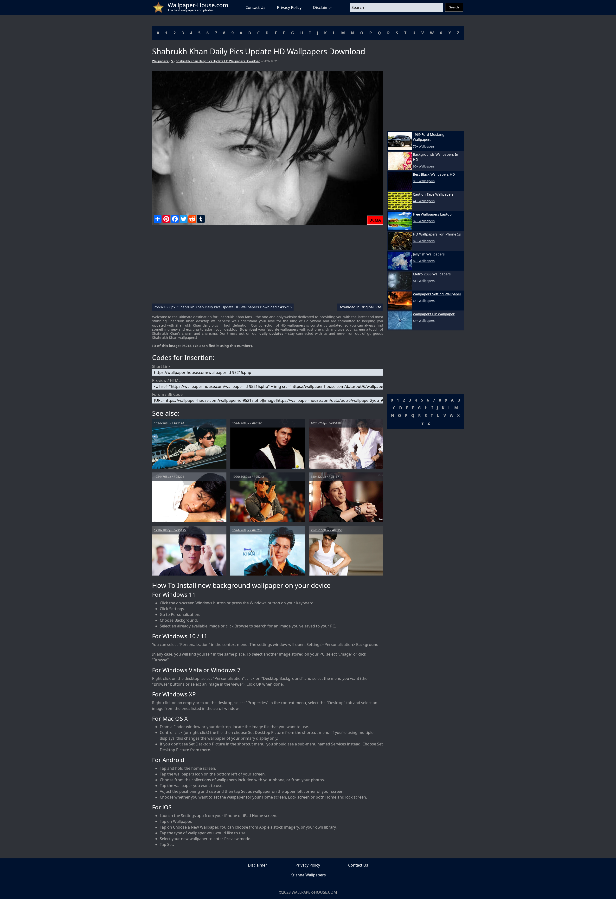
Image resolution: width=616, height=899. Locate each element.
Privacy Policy (289, 7)
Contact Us (255, 7)
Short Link (161, 366)
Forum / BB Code (167, 394)
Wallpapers (160, 61)
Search (454, 7)
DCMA (375, 220)
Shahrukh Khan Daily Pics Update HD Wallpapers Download (218, 61)
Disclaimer (322, 7)
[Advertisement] (267, 266)
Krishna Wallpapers (308, 875)
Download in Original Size (360, 307)
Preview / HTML (166, 380)
